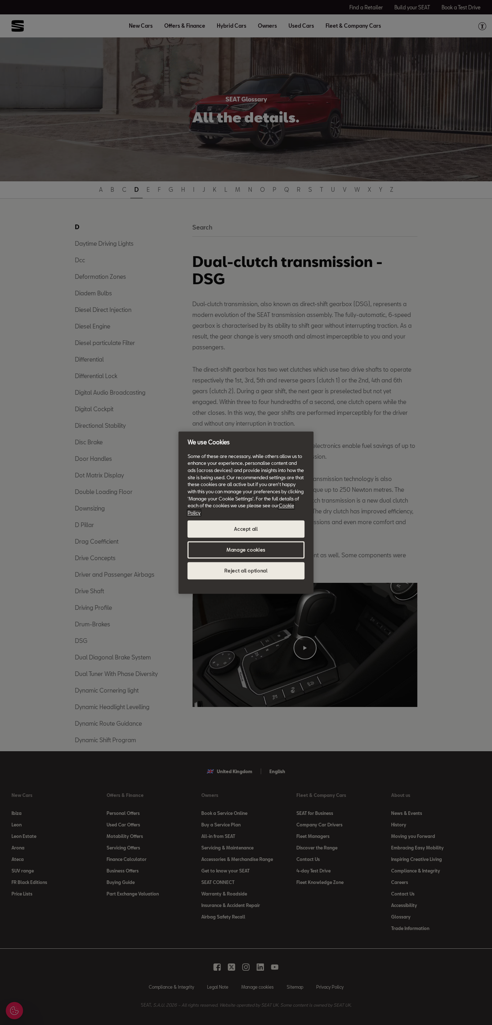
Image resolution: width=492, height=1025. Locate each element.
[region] (246, 512)
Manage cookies (246, 550)
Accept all (246, 529)
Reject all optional (245, 570)
